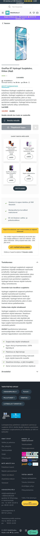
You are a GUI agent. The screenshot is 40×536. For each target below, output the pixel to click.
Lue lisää (5, 107)
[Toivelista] (34, 13)
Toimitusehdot (7, 450)
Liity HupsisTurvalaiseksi (20, 247)
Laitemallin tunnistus (12, 404)
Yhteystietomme (27, 490)
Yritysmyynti (6, 458)
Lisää (11, 157)
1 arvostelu (20, 77)
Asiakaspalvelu (10, 392)
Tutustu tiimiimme (28, 482)
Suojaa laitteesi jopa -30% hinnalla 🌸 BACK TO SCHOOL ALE (20, 18)
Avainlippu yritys (28, 486)
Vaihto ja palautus (8, 442)
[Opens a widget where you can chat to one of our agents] (32, 532)
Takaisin (7, 23)
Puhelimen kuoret (8, 467)
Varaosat (5, 483)
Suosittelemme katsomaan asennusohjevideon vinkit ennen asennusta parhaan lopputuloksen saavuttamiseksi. (17, 331)
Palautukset (8, 398)
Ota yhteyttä (6, 446)
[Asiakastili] (30, 13)
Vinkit (4, 454)
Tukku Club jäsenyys (29, 498)
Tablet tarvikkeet (8, 475)
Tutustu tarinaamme (29, 478)
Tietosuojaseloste (28, 448)
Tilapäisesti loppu (18, 127)
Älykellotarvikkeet (8, 479)
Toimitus (24, 398)
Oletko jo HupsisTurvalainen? (18, 252)
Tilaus (25, 392)
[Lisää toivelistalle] (35, 127)
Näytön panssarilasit (9, 471)
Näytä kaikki (20, 188)
